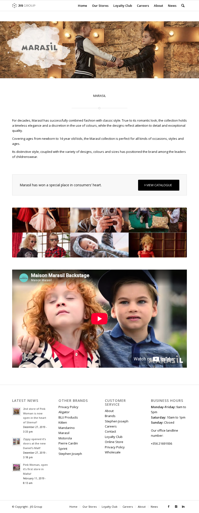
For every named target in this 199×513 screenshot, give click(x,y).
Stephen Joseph (70, 453)
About (109, 411)
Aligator (64, 412)
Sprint (62, 448)
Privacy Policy (68, 407)
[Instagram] (176, 506)
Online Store (114, 442)
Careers (111, 426)
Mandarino (66, 428)
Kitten (62, 422)
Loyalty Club (114, 437)
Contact (110, 431)
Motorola (65, 438)
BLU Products (68, 417)
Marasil (63, 433)
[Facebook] (168, 506)
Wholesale (113, 452)
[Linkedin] (183, 506)
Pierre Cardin (68, 443)
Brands (110, 416)
